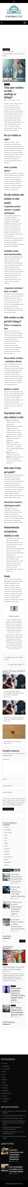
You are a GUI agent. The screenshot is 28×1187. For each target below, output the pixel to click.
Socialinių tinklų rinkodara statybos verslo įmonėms (18, 891)
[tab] (8, 870)
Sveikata (7, 84)
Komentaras (6, 759)
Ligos (5, 840)
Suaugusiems (7, 862)
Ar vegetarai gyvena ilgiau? (15, 664)
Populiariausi (7, 870)
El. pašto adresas (8, 785)
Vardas (5, 779)
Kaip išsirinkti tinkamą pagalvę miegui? (13, 1118)
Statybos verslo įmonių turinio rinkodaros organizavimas (18, 924)
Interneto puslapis (7, 792)
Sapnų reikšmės (8, 857)
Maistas (6, 843)
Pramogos (7, 851)
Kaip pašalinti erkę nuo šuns (12, 741)
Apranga (6, 827)
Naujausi (16, 870)
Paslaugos (7, 848)
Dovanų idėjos (8, 832)
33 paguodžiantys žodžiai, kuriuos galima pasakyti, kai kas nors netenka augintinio (14, 693)
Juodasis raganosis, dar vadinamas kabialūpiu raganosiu (16, 1154)
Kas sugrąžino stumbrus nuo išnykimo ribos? (14, 1115)
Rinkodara (6, 854)
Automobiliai (7, 830)
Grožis (5, 835)
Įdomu (5, 838)
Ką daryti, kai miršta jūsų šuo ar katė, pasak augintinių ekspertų (14, 718)
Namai (6, 846)
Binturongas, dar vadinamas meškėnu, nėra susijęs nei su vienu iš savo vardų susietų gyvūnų (14, 1122)
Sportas (6, 859)
